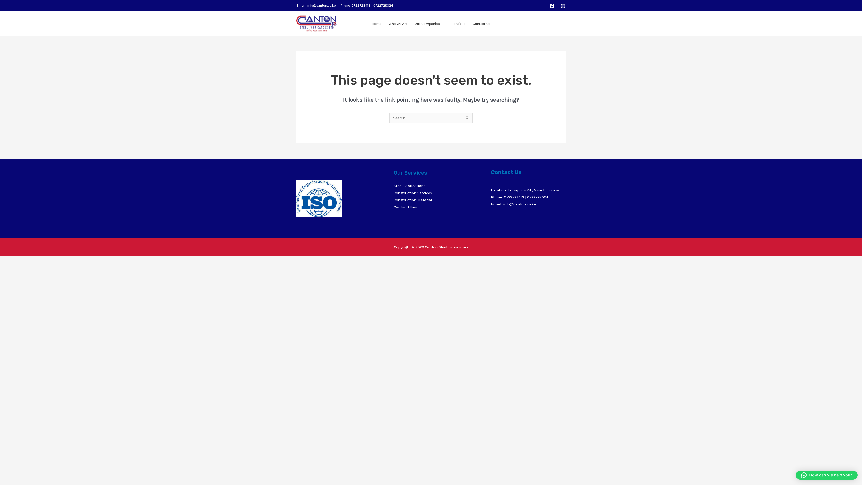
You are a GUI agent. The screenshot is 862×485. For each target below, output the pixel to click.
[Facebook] (551, 6)
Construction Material (413, 200)
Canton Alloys (406, 207)
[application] (442, 23)
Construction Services (413, 193)
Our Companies (427, 24)
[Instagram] (563, 6)
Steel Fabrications (409, 185)
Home (376, 24)
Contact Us (481, 24)
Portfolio (458, 24)
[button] (827, 475)
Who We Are (398, 24)
